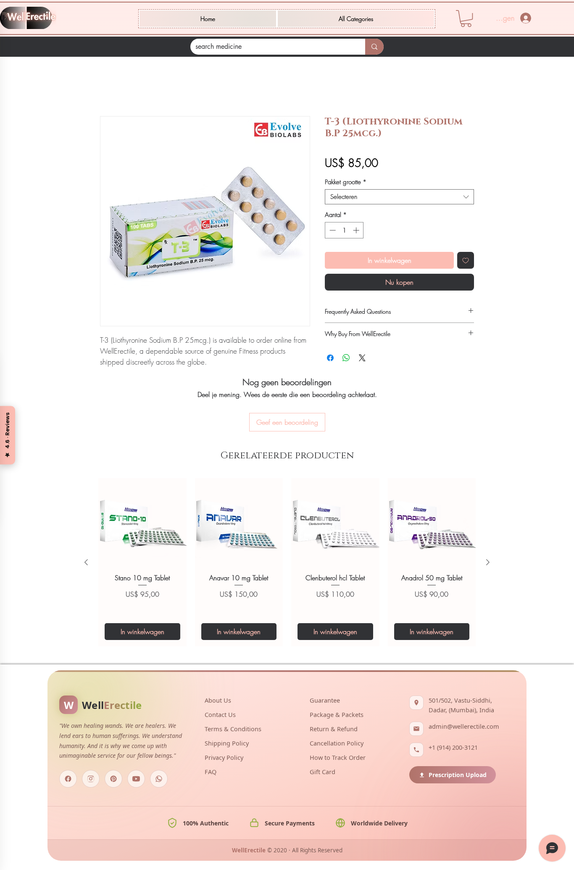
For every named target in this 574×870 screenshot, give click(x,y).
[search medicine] (374, 47)
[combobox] (399, 198)
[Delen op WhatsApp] (346, 359)
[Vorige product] (86, 517)
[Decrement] (331, 231)
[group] (287, 517)
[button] (356, 19)
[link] (466, 18)
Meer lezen (114, 373)
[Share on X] (362, 359)
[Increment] (357, 231)
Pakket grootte (345, 183)
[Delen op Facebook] (330, 359)
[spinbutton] (344, 231)
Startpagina (116, 87)
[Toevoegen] (465, 261)
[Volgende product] (488, 517)
